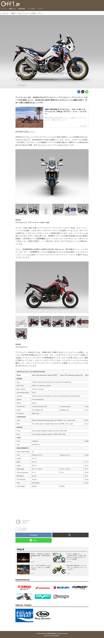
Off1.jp (24, 80)
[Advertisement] (30, 502)
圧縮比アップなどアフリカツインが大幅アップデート (46, 73)
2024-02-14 (26, 78)
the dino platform (54, 635)
